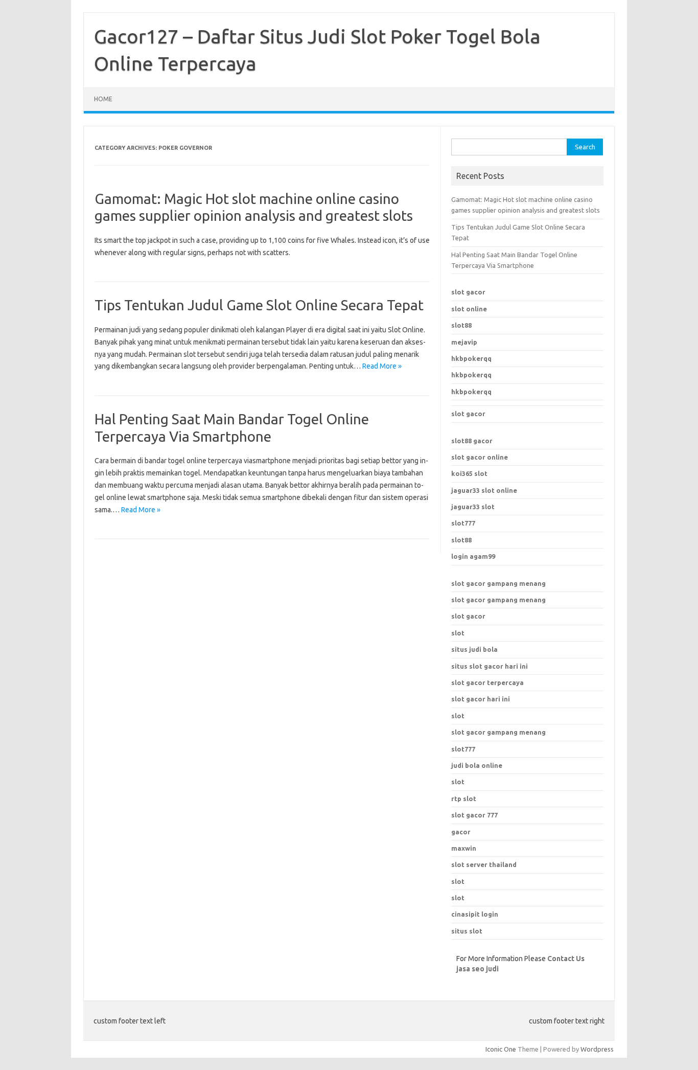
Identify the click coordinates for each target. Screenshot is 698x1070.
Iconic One (500, 1049)
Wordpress (597, 1049)
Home (103, 99)
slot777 (463, 523)
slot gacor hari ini (480, 698)
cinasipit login (474, 914)
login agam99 (473, 556)
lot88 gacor (472, 440)
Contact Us (566, 958)
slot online (469, 308)
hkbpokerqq (471, 358)
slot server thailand (484, 864)
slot (457, 632)
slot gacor (468, 291)
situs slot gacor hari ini (489, 666)
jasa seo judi (477, 969)
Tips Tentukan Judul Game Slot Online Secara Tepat (259, 305)
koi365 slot (469, 473)
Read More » (382, 366)
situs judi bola (474, 649)
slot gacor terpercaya (487, 682)
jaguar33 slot (473, 506)
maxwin (463, 848)
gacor (461, 831)
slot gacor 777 (474, 814)
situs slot (466, 931)
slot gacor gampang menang (498, 583)
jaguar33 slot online (484, 490)
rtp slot (463, 798)
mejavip (464, 342)
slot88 (461, 325)
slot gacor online (479, 457)
